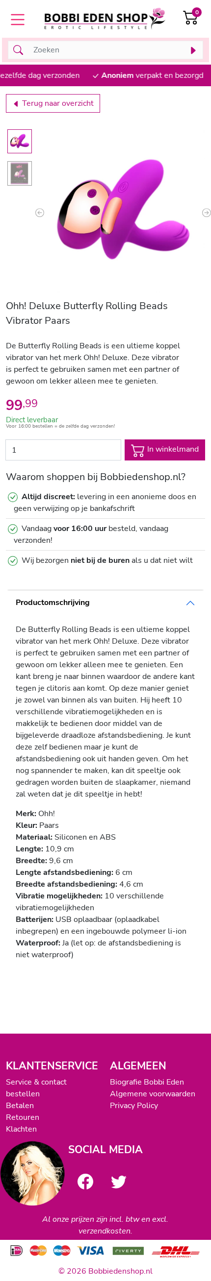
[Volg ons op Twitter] (119, 1181)
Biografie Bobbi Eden (147, 1082)
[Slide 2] (19, 173)
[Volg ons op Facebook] (85, 1181)
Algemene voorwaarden (152, 1093)
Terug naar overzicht (57, 103)
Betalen (20, 1105)
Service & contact (36, 1082)
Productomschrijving (53, 602)
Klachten (21, 1129)
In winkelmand (172, 449)
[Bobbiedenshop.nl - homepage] (105, 20)
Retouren (22, 1117)
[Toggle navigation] (17, 19)
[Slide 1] (19, 141)
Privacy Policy (134, 1105)
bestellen (23, 1093)
